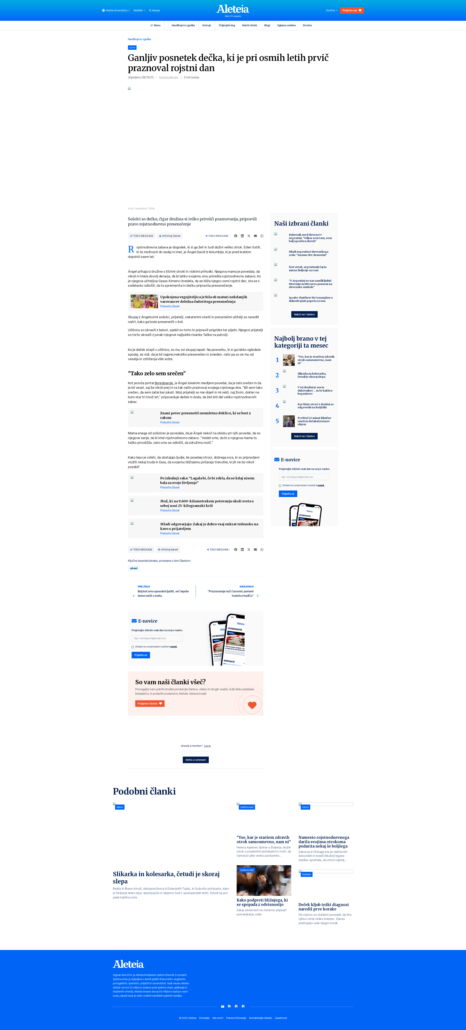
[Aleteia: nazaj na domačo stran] (233, 8)
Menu (157, 25)
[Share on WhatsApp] (261, 235)
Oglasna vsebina (286, 25)
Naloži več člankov (304, 314)
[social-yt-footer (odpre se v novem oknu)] (222, 1006)
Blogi (267, 25)
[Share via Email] (255, 235)
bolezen (306, 874)
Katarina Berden (168, 77)
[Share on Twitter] (248, 235)
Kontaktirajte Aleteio (260, 1018)
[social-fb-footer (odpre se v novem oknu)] (229, 1006)
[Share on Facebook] (235, 235)
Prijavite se (141, 655)
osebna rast (247, 807)
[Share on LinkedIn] (242, 235)
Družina (307, 25)
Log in (207, 745)
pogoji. (173, 646)
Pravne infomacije (236, 1018)
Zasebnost (281, 1018)
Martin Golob (249, 25)
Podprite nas (350, 10)
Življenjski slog (227, 25)
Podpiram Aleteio (148, 703)
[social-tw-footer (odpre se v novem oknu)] (236, 1006)
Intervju (206, 25)
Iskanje (156, 10)
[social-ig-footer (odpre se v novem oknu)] (243, 1006)
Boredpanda (164, 383)
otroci (133, 568)
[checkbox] (133, 647)
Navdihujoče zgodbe (183, 25)
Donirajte (204, 1018)
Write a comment (196, 760)
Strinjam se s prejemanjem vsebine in (156, 646)
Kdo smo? (217, 1018)
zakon (119, 807)
